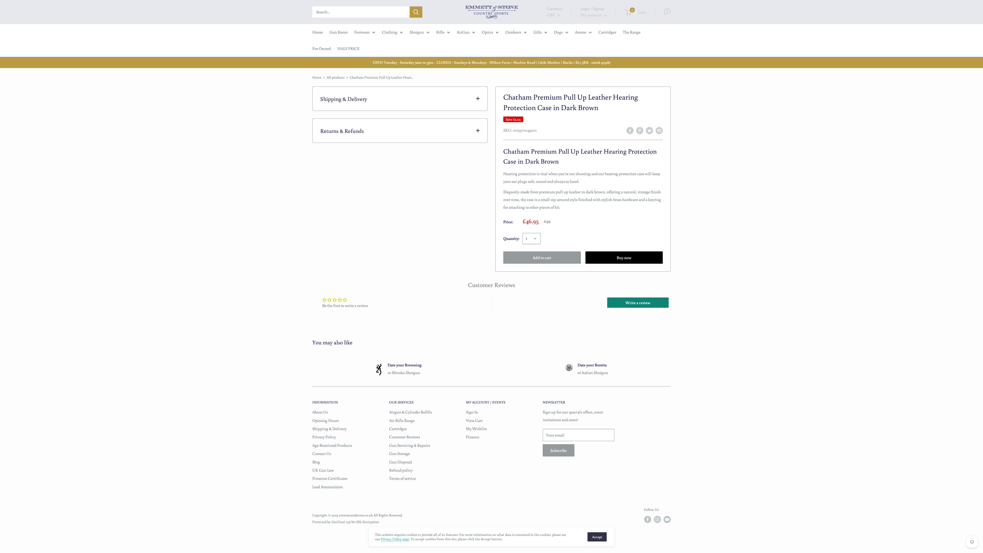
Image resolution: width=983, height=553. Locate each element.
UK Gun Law (323, 470)
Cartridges (607, 32)
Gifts (537, 32)
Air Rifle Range (402, 420)
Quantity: (511, 238)
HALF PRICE (348, 48)
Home (317, 32)
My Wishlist (476, 428)
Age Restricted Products (332, 445)
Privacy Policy (324, 436)
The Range (631, 32)
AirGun (463, 32)
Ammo (580, 32)
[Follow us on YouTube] (667, 519)
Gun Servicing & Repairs (409, 445)
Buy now (624, 257)
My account (591, 15)
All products (336, 77)
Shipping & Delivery (329, 428)
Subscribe (558, 450)
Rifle (440, 32)
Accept (597, 537)
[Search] (416, 12)
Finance (472, 436)
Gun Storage (399, 453)
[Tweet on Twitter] (649, 130)
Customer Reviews (404, 436)
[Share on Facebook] (630, 130)
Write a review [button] (637, 302)
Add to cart (542, 257)
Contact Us (321, 453)
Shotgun (417, 32)
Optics (487, 32)
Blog (316, 461)
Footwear (362, 32)
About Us (320, 411)
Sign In (472, 411)
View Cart (474, 420)
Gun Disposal (400, 461)
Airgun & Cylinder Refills (410, 411)
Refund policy (401, 470)
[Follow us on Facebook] (647, 519)
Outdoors (513, 32)
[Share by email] (659, 130)
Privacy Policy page (395, 539)
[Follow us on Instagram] (657, 519)
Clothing (389, 32)
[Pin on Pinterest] (639, 130)
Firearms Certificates (329, 478)
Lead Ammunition (327, 486)
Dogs (558, 32)
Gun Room (338, 32)
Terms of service (402, 478)
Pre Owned (321, 48)
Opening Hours (325, 420)
